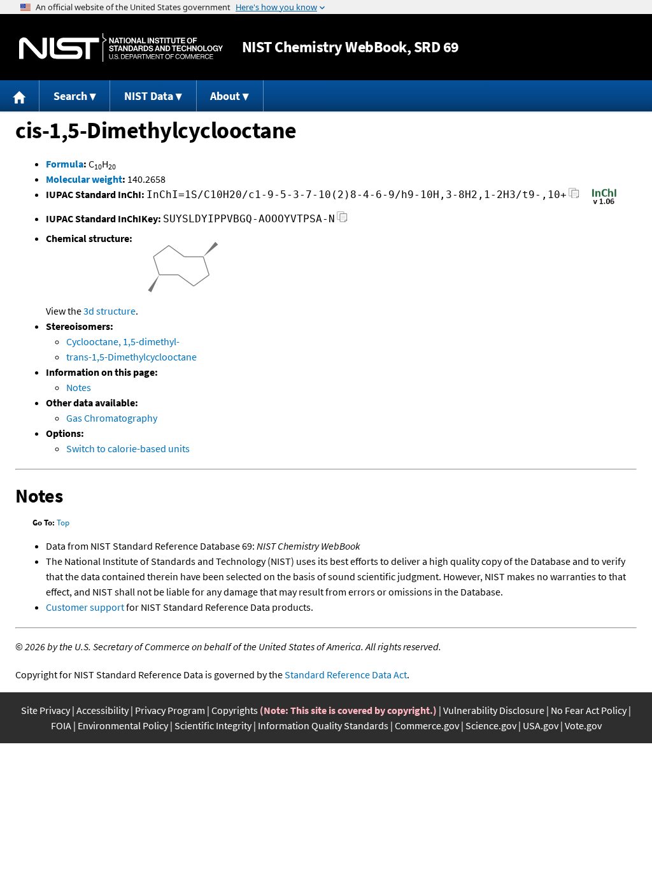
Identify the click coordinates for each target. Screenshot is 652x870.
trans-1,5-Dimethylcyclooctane (131, 356)
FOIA (61, 725)
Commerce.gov (427, 725)
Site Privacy (45, 710)
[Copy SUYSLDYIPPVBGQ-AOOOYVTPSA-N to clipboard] (342, 221)
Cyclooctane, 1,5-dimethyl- (123, 341)
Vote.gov (583, 725)
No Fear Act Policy (589, 710)
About (225, 96)
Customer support (85, 607)
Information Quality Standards (323, 725)
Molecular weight (84, 179)
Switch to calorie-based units (128, 448)
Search (70, 96)
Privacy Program (170, 710)
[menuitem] (19, 95)
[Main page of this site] (19, 95)
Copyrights (234, 710)
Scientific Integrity (213, 725)
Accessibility (102, 710)
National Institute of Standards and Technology (121, 47)
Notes (78, 387)
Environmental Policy (123, 725)
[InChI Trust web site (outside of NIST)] (604, 203)
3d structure (109, 310)
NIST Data (148, 96)
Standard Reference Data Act (346, 674)
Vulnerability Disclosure (493, 710)
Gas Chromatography (111, 417)
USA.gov (540, 725)
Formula (64, 163)
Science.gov (490, 725)
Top (63, 522)
